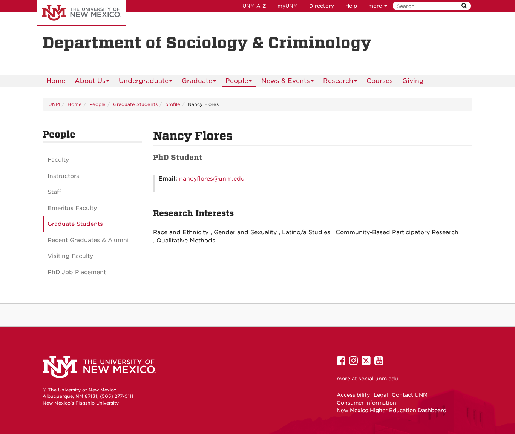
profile (172, 104)
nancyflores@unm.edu (212, 178)
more (375, 6)
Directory (321, 6)
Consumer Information (366, 403)
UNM (54, 104)
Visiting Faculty (70, 256)
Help (351, 6)
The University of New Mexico (81, 13)
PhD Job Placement (77, 272)
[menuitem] (56, 81)
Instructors (63, 176)
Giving (413, 80)
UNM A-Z (254, 6)
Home (55, 80)
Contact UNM (410, 395)
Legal (381, 395)
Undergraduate (144, 80)
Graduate (197, 80)
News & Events (285, 80)
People (236, 80)
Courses (379, 80)
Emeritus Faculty (72, 208)
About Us (90, 80)
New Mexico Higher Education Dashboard (391, 410)
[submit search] (464, 6)
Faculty (58, 159)
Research (338, 80)
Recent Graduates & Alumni (88, 240)
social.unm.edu (378, 379)
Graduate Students (135, 104)
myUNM (287, 6)
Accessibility (353, 395)
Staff (54, 192)
